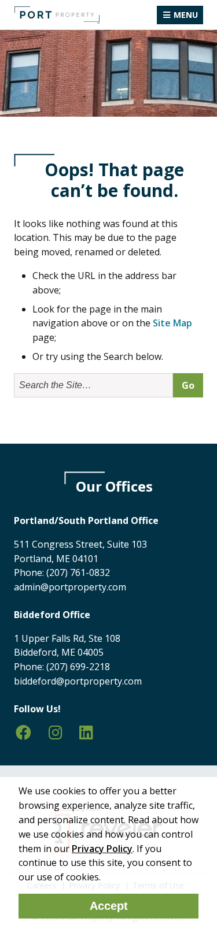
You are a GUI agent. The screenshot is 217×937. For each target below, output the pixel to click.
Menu (186, 14)
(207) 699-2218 (78, 666)
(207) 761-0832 (78, 572)
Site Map (172, 323)
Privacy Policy (102, 848)
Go (188, 385)
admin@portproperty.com (70, 587)
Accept (109, 905)
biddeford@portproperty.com (78, 681)
